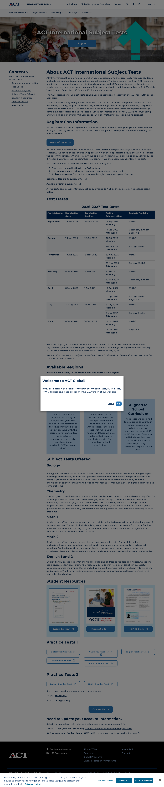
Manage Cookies (105, 780)
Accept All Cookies (143, 780)
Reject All (123, 780)
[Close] (160, 780)
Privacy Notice (33, 784)
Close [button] (111, 403)
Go (118, 404)
